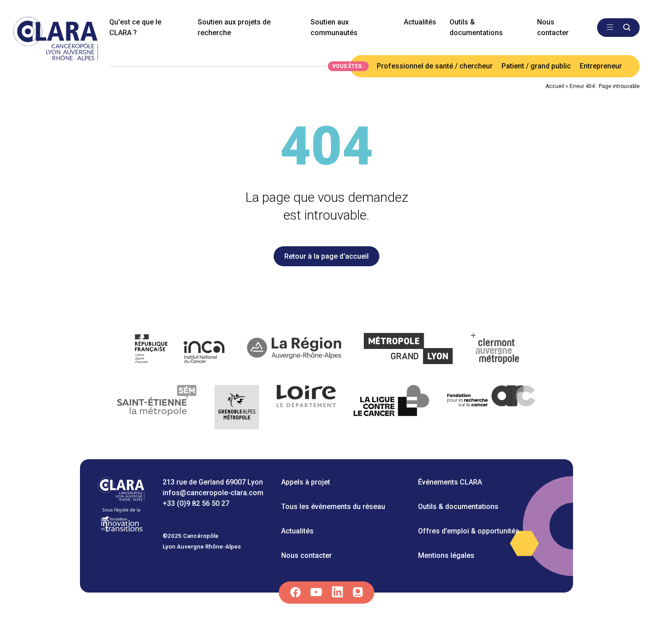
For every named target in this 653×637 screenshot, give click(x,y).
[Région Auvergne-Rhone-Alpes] (295, 350)
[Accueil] (121, 498)
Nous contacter (553, 27)
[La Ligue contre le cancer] (391, 409)
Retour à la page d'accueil (326, 256)
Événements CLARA (450, 482)
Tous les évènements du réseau (333, 506)
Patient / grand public (536, 66)
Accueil (554, 86)
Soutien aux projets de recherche (234, 27)
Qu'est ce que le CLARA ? (135, 27)
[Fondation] (121, 531)
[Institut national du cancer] (180, 350)
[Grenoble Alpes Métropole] (237, 409)
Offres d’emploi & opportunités (468, 531)
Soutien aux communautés (334, 27)
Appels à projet (305, 482)
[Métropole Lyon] (408, 350)
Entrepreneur (601, 66)
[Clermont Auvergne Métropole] (495, 350)
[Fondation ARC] (491, 409)
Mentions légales (446, 555)
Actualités (420, 22)
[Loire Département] (306, 409)
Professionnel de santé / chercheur (435, 66)
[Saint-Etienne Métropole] (157, 409)
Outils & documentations (476, 27)
